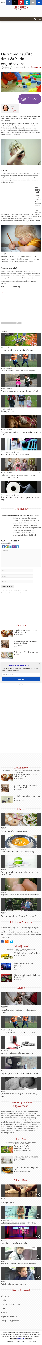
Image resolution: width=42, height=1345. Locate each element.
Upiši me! (21, 679)
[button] (21, 665)
